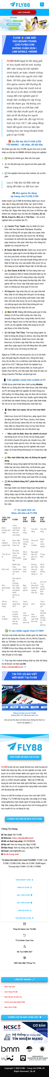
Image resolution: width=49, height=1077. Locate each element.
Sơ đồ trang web (11, 854)
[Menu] (42, 4)
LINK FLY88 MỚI (24, 12)
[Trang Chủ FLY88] (20, 4)
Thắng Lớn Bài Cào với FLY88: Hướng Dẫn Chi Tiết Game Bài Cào (24, 714)
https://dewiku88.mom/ (12, 667)
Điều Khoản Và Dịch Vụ (13, 997)
